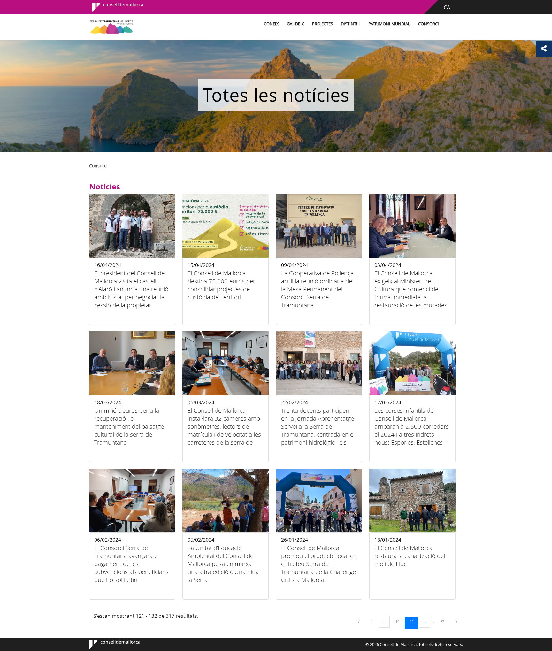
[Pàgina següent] (456, 621)
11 (414, 621)
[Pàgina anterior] (359, 621)
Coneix (271, 24)
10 (399, 621)
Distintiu (350, 24)
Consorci (428, 24)
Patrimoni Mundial (389, 24)
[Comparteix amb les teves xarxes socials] (544, 49)
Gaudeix (295, 24)
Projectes (322, 24)
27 (444, 621)
